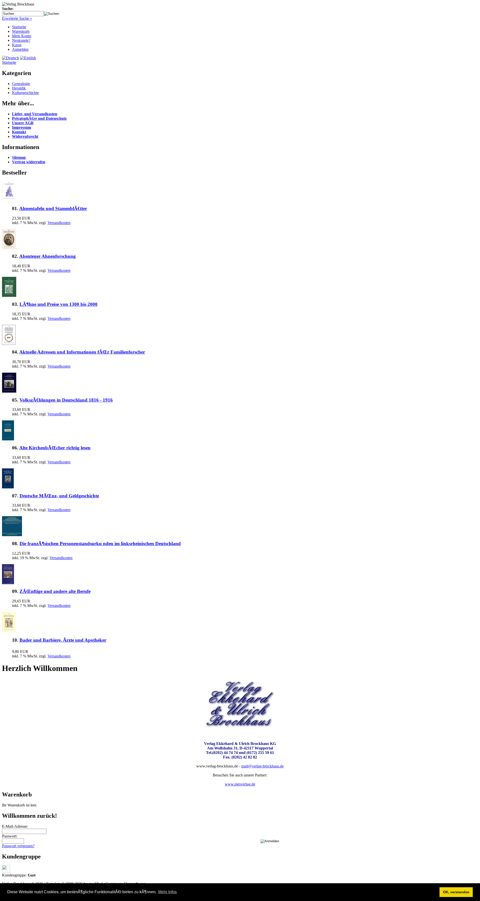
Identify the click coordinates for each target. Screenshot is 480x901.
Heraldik (19, 88)
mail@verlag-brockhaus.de (262, 766)
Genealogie (21, 84)
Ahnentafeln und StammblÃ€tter (53, 208)
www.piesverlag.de (240, 784)
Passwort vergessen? (18, 846)
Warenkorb (21, 31)
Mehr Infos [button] (167, 892)
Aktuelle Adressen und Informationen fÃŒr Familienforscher (82, 352)
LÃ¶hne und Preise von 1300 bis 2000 (59, 304)
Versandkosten (59, 223)
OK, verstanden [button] (456, 892)
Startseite (19, 27)
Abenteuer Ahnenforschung (47, 256)
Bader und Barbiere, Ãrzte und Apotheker (63, 640)
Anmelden (20, 49)
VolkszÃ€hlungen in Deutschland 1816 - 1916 (66, 400)
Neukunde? (21, 40)
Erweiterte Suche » (17, 18)
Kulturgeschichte (25, 93)
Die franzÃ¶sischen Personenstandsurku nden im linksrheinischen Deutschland (100, 543)
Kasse (17, 45)
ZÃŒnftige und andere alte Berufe (55, 591)
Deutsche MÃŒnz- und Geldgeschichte (59, 495)
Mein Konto (21, 36)
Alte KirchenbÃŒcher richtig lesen (54, 447)
